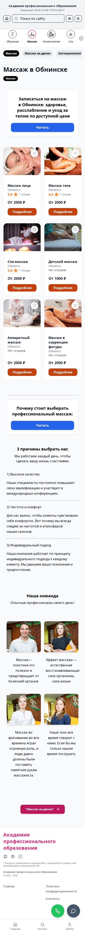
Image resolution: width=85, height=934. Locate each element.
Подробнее (22, 211)
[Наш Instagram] (20, 856)
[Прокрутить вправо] (81, 38)
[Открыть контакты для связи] (73, 911)
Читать (42, 127)
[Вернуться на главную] (6, 18)
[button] (22, 183)
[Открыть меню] (78, 18)
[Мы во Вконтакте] (5, 856)
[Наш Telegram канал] (13, 856)
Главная (9, 886)
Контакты (52, 899)
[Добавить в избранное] (34, 153)
